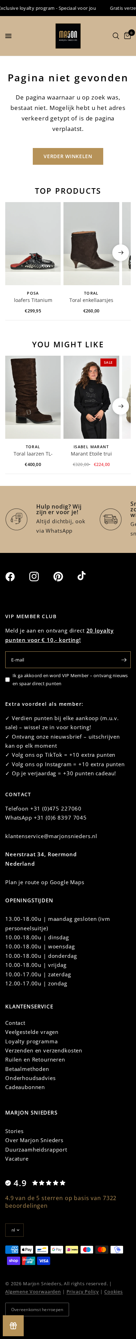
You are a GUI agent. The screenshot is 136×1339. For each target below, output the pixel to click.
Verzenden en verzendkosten (43, 1050)
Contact (15, 1022)
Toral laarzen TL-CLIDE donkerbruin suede (33, 454)
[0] (126, 36)
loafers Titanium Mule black (33, 300)
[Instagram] (40, 576)
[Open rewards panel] (13, 1325)
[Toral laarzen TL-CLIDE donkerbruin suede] (33, 397)
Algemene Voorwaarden (33, 1291)
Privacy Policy (83, 1291)
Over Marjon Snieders (34, 1140)
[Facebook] (16, 576)
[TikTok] (88, 576)
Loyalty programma (31, 1041)
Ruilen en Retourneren (35, 1059)
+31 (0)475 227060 (56, 808)
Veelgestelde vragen (32, 1031)
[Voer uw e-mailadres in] (124, 659)
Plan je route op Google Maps (44, 882)
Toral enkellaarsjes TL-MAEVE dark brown (91, 300)
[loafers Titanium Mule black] (33, 244)
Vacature (17, 1158)
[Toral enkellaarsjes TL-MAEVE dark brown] (91, 244)
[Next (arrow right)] (120, 252)
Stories (14, 1130)
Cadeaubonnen (25, 1086)
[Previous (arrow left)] (15, 252)
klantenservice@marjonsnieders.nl (51, 836)
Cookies (113, 1291)
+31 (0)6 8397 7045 (60, 817)
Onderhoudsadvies (30, 1077)
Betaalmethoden (27, 1068)
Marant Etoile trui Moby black (91, 454)
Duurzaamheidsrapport (36, 1149)
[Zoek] (116, 36)
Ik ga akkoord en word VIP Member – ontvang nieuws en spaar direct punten (70, 679)
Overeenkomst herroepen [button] (37, 1309)
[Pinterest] (64, 576)
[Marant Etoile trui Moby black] (91, 397)
